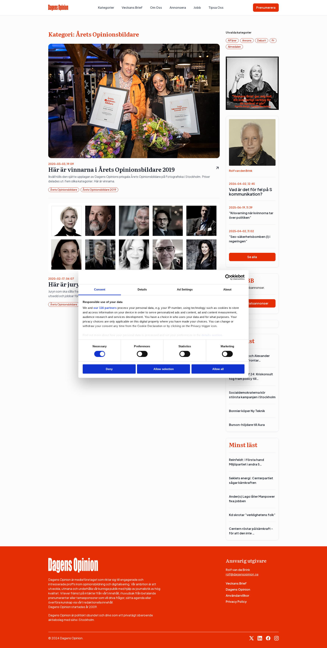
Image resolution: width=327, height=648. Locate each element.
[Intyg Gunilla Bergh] (252, 83)
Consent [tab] (99, 289)
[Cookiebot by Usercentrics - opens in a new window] (227, 277)
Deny (109, 369)
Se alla (252, 257)
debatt (261, 40)
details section (212, 335)
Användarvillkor (237, 595)
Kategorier (106, 7)
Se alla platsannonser (252, 303)
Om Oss (156, 7)
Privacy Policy (236, 601)
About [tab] (227, 289)
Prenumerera (266, 7)
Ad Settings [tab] (185, 289)
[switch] (142, 354)
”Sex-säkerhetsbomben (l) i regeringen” (249, 239)
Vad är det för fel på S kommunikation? (250, 191)
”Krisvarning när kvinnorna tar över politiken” (251, 215)
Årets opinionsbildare (63, 189)
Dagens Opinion (238, 589)
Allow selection (163, 369)
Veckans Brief (132, 7)
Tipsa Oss (216, 7)
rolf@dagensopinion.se (242, 574)
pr (273, 40)
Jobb (197, 7)
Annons (246, 40)
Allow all (218, 369)
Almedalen (234, 46)
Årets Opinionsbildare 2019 (99, 189)
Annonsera (178, 7)
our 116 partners (105, 307)
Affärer (232, 40)
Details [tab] (142, 289)
